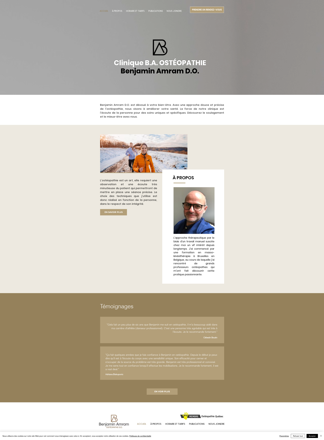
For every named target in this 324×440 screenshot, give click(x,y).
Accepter (312, 436)
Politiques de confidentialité (140, 436)
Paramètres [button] (284, 436)
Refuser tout (298, 436)
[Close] (320, 436)
